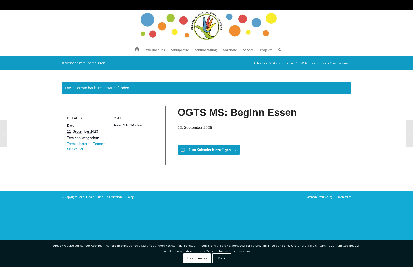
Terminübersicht (79, 143)
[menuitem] (137, 50)
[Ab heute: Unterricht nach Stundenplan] (3, 133)
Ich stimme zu (197, 258)
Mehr (221, 258)
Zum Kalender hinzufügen (210, 149)
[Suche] (278, 50)
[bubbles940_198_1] (206, 27)
